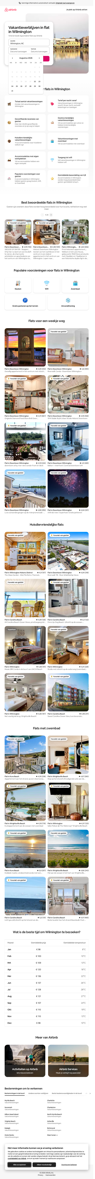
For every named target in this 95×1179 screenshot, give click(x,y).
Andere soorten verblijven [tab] (38, 1093)
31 (12, 91)
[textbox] (18, 51)
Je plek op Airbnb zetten (76, 9)
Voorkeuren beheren (69, 1165)
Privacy (40, 1175)
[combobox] (29, 43)
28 (30, 86)
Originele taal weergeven (65, 3)
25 (17, 86)
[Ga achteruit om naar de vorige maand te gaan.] (12, 58)
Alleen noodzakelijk (44, 1165)
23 (39, 81)
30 (39, 86)
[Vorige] (42, 215)
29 (35, 86)
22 (35, 81)
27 (26, 86)
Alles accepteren (19, 1165)
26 (21, 86)
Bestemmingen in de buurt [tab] (15, 1093)
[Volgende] (51, 215)
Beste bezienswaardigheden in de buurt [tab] (67, 1093)
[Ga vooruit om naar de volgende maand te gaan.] (39, 58)
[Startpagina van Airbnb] (10, 9)
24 (12, 86)
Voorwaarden (50, 1175)
